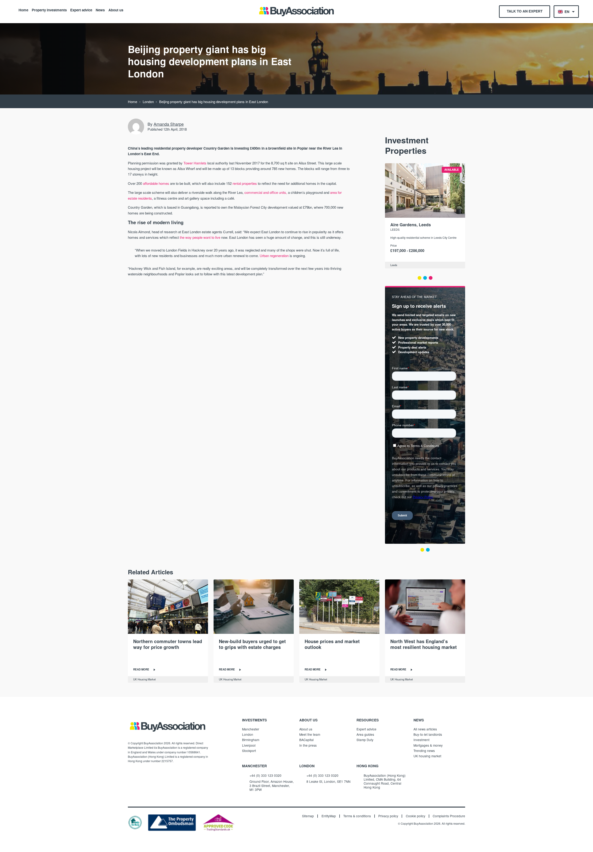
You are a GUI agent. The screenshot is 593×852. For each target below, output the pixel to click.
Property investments (49, 9)
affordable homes (156, 183)
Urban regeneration (274, 255)
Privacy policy (388, 816)
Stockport (249, 750)
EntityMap (329, 816)
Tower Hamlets (194, 162)
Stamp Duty (364, 739)
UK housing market (427, 756)
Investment (421, 739)
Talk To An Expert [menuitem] (525, 11)
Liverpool (248, 745)
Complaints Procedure (449, 816)
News (100, 9)
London (148, 101)
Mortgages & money (428, 745)
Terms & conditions (357, 816)
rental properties (245, 183)
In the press (308, 745)
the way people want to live (200, 237)
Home (23, 9)
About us (115, 9)
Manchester (250, 729)
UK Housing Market (144, 679)
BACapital (306, 739)
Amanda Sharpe (169, 124)
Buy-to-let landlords (427, 734)
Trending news (424, 750)
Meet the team (309, 734)
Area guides (365, 734)
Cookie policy (415, 816)
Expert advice (81, 9)
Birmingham (250, 739)
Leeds (395, 229)
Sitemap (308, 816)
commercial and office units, (265, 192)
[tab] (419, 278)
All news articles (425, 729)
